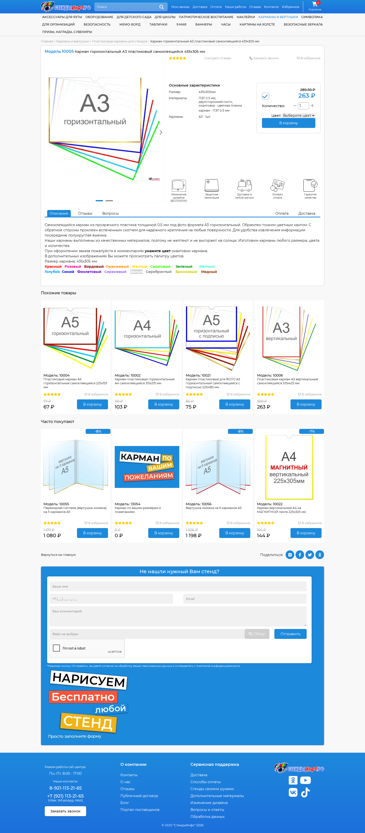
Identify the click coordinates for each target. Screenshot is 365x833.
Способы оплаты (205, 782)
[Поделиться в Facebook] (299, 554)
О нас (125, 782)
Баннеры (203, 24)
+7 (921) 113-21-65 (65, 796)
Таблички (158, 24)
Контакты (271, 7)
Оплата (216, 7)
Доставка (200, 7)
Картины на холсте (257, 24)
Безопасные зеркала (303, 24)
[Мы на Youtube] (305, 780)
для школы (165, 17)
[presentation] (161, 132)
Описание (59, 213)
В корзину (92, 404)
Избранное (290, 7)
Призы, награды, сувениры (67, 32)
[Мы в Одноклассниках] (293, 780)
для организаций (58, 24)
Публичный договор (139, 796)
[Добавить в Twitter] (309, 554)
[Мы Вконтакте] (293, 792)
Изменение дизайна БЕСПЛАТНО (179, 198)
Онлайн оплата (277, 196)
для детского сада (134, 17)
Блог (124, 803)
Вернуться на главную (58, 555)
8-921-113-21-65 (65, 788)
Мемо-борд (130, 24)
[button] (99, 200)
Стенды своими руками (212, 789)
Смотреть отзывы (217, 58)
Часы (226, 24)
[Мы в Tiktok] (305, 792)
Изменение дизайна (209, 803)
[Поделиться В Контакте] (290, 554)
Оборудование (99, 17)
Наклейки (246, 17)
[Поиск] (161, 7)
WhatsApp (66, 800)
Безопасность (97, 24)
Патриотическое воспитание (206, 17)
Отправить (290, 634)
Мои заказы (180, 7)
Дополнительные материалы (217, 796)
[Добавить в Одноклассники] (319, 554)
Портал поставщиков (140, 809)
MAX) (79, 800)
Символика (312, 17)
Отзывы (255, 7)
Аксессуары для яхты (62, 17)
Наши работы (235, 7)
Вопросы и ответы (207, 809)
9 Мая (181, 24)
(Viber (52, 800)
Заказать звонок (266, 58)
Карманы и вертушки (278, 17)
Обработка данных (207, 816)
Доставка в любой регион (244, 196)
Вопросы (110, 213)
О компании (133, 764)
